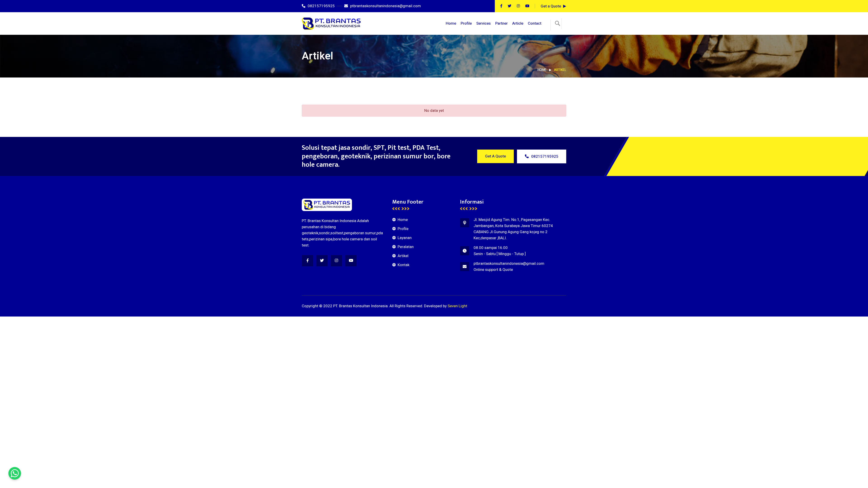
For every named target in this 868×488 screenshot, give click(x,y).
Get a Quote (551, 6)
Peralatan (406, 247)
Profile (466, 23)
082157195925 (321, 6)
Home (451, 23)
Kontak (403, 265)
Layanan (405, 238)
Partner (501, 23)
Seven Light (457, 306)
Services (483, 23)
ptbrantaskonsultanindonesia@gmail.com (385, 6)
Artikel (403, 256)
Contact (534, 23)
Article (517, 23)
